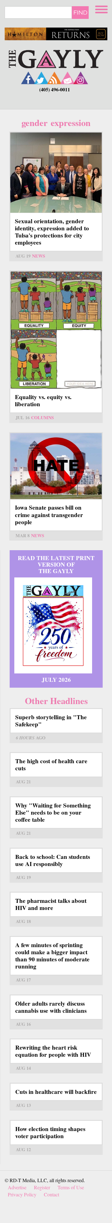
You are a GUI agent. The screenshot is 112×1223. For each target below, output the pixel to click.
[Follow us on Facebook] (28, 78)
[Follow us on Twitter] (41, 78)
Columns (42, 417)
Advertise (17, 1187)
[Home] (55, 58)
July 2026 (56, 679)
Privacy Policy (22, 1194)
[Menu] (102, 8)
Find (80, 12)
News (38, 256)
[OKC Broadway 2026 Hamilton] (56, 34)
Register (42, 1187)
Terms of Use (71, 1187)
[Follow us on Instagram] (80, 78)
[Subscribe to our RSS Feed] (54, 78)
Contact (51, 1194)
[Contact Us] (67, 78)
